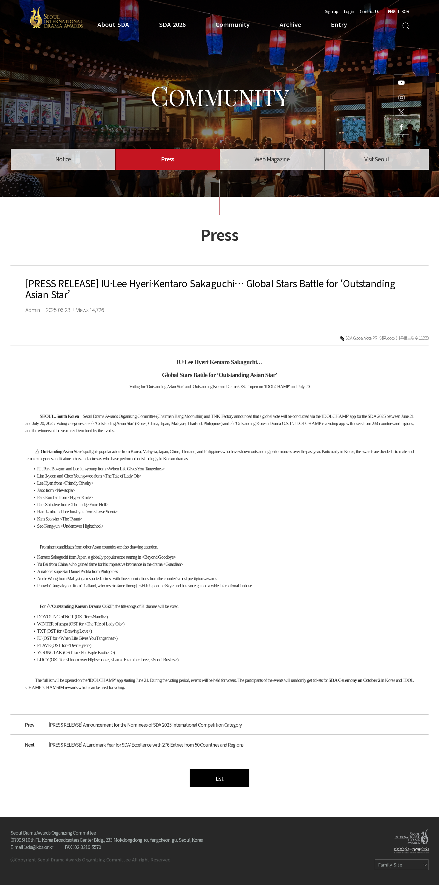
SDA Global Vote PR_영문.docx (371, 338)
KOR (405, 11)
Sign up (331, 11)
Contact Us (369, 11)
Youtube (401, 82)
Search (405, 25)
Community (233, 24)
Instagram (401, 97)
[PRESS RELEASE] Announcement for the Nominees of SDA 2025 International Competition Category (145, 724)
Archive (290, 24)
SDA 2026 (172, 24)
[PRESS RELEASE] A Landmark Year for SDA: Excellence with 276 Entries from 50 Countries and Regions (146, 744)
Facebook (401, 127)
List (220, 778)
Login (349, 11)
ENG (391, 11)
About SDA (113, 24)
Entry (339, 24)
